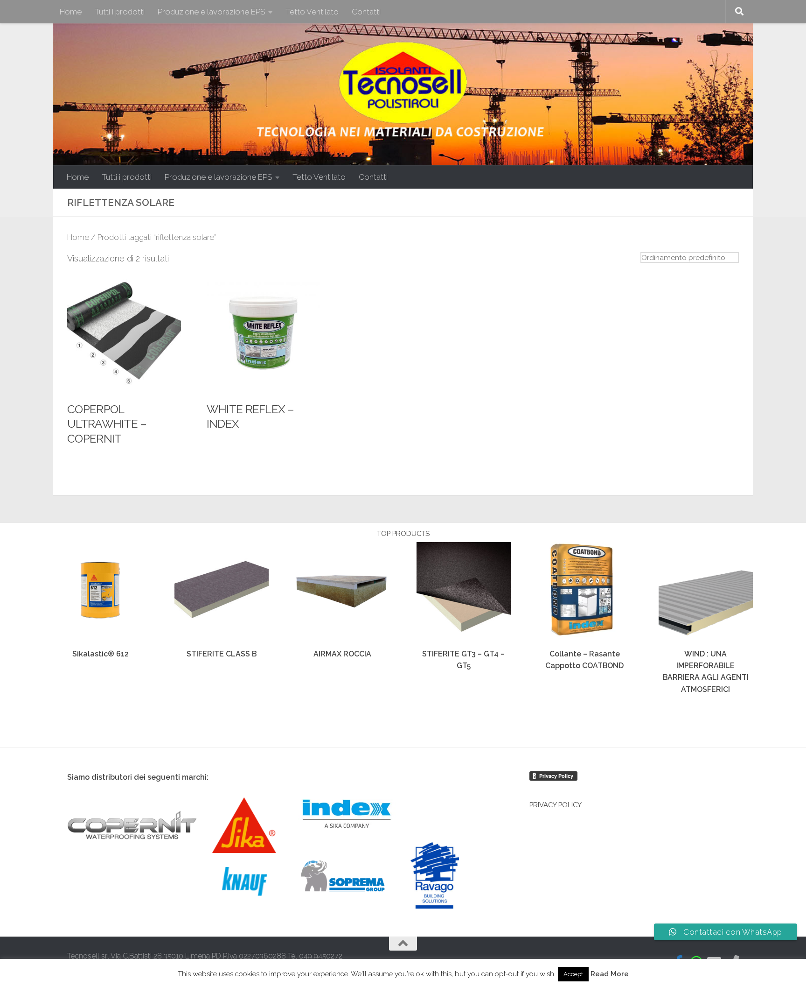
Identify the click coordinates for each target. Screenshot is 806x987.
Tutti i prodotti (120, 11)
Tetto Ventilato (312, 11)
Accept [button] (573, 974)
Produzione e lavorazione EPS (211, 11)
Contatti (366, 11)
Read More (610, 974)
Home (71, 11)
